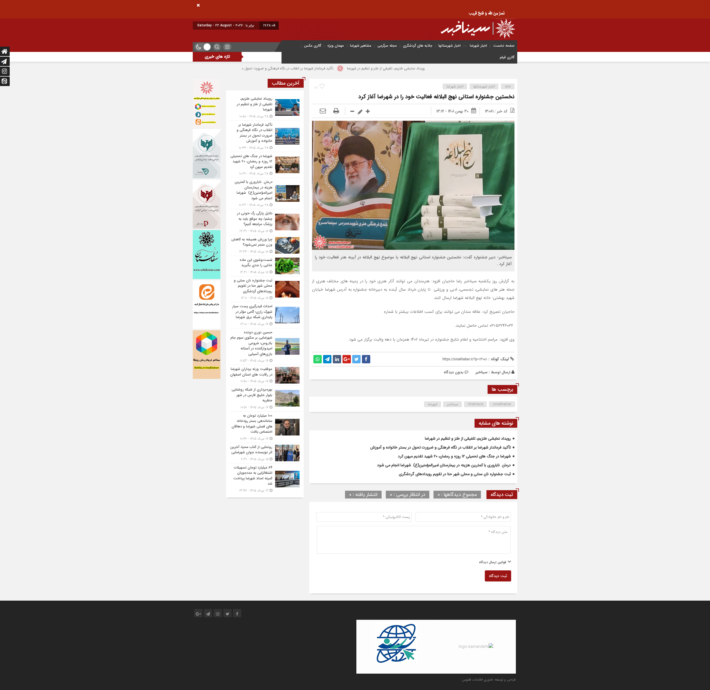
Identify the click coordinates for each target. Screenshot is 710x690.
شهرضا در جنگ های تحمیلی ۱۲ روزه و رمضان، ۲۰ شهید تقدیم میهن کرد (454, 456)
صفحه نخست (503, 46)
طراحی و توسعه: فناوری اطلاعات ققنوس (489, 679)
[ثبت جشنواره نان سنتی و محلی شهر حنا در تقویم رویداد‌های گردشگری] (265, 289)
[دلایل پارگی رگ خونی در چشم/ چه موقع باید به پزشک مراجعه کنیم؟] (265, 222)
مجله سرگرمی (387, 46)
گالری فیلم (507, 57)
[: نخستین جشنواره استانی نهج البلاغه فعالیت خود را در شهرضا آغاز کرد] (322, 111)
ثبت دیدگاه (498, 576)
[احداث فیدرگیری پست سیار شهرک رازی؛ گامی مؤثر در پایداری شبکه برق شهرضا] (265, 315)
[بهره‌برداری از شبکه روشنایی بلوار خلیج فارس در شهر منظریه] (265, 398)
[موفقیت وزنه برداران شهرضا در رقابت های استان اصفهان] (265, 375)
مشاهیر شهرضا (360, 46)
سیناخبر (481, 372)
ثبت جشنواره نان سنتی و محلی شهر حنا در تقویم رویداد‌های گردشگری (455, 474)
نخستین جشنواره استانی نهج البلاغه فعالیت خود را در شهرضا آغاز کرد (436, 96)
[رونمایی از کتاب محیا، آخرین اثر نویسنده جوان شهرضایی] (265, 453)
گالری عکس (312, 46)
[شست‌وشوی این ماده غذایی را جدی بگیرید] (265, 266)
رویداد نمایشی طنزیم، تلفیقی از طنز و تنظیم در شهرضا (432, 68)
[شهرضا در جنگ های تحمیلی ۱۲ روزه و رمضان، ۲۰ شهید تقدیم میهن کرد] (265, 165)
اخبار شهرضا (478, 46)
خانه (508, 86)
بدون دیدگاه (453, 372)
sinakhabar (502, 404)
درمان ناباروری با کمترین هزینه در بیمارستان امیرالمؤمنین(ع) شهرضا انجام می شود (444, 465)
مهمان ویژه (335, 46)
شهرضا (432, 404)
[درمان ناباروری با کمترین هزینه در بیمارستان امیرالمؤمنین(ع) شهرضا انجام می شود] (265, 193)
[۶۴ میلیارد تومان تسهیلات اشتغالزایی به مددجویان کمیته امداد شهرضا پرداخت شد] (265, 478)
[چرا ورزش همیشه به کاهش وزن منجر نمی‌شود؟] (265, 245)
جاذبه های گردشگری (417, 46)
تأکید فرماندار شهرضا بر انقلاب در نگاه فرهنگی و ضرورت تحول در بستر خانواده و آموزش (316, 68)
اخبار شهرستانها (449, 46)
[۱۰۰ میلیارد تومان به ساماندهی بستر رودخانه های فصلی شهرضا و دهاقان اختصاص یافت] (265, 427)
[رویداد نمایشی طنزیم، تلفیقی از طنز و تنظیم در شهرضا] (265, 107)
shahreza (475, 404)
